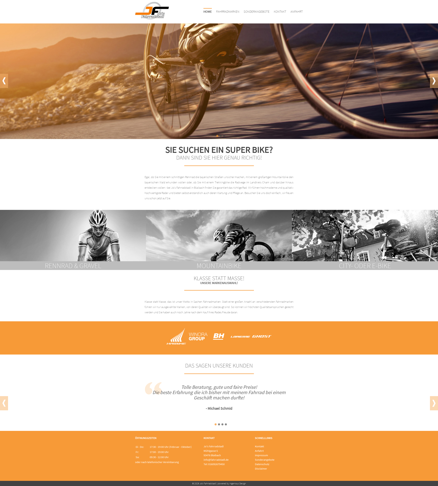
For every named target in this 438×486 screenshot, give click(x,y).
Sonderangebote (264, 459)
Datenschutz (262, 464)
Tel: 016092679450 (214, 464)
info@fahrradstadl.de (216, 459)
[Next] (434, 81)
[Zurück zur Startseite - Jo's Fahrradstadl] (152, 18)
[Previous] (4, 81)
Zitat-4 (226, 424)
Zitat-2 (219, 424)
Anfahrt (259, 450)
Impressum (261, 455)
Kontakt (259, 446)
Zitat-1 (216, 424)
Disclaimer (261, 468)
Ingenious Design (238, 483)
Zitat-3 (222, 424)
